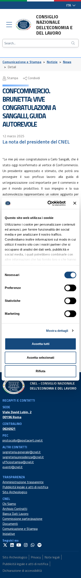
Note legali (52, 557)
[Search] (74, 43)
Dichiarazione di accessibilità (22, 570)
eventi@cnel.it (12, 466)
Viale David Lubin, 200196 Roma (17, 414)
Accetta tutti (40, 344)
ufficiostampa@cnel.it (18, 461)
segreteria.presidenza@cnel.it (23, 456)
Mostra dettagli (57, 330)
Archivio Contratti (14, 508)
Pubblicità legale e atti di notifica (25, 486)
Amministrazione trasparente (23, 481)
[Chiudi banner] (74, 203)
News (67, 61)
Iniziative (8, 533)
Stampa (12, 77)
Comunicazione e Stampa (22, 61)
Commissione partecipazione (22, 518)
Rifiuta (40, 371)
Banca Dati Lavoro (15, 513)
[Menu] (9, 25)
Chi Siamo (9, 503)
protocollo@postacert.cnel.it (22, 440)
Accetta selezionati (40, 357)
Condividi (33, 77)
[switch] (70, 288)
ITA (69, 5)
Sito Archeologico (14, 491)
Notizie (52, 61)
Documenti (10, 523)
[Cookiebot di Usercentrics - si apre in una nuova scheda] (49, 203)
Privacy (36, 557)
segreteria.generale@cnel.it (21, 451)
